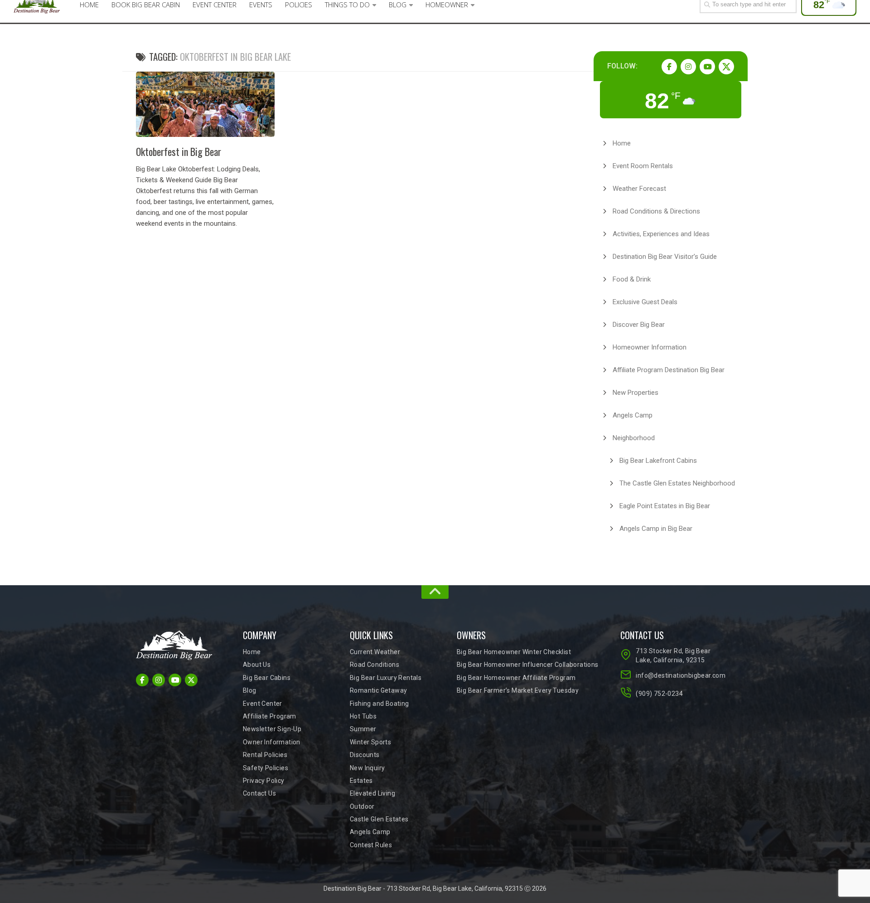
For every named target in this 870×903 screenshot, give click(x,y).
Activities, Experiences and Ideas (661, 234)
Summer (363, 729)
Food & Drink (632, 279)
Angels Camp (632, 415)
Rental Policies (265, 754)
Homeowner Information (649, 347)
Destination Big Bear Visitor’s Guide (665, 256)
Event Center (262, 703)
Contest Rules (371, 845)
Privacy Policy (264, 780)
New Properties (635, 392)
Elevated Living (372, 793)
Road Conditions (374, 664)
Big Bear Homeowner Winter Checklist (514, 651)
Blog (249, 690)
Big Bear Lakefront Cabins (658, 460)
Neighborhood (634, 438)
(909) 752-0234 (659, 693)
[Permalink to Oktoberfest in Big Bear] (205, 104)
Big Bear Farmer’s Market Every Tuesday (518, 690)
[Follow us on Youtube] (707, 66)
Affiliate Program (269, 716)
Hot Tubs (363, 716)
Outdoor (362, 806)
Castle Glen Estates (379, 819)
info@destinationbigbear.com (679, 675)
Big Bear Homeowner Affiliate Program (516, 677)
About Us (257, 664)
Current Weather (375, 651)
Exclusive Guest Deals (645, 302)
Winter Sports (370, 742)
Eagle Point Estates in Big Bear (664, 506)
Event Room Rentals (643, 166)
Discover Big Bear (639, 324)
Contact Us (259, 793)
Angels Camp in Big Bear (655, 528)
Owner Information (271, 742)
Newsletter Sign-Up (272, 729)
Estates (361, 780)
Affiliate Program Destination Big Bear (669, 370)
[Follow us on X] (726, 66)
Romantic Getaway (378, 690)
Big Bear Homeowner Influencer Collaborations (528, 664)
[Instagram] (688, 66)
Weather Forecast (639, 188)
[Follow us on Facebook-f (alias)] (669, 66)
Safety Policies (265, 768)
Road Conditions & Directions (656, 211)
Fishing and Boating (379, 703)
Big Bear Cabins (266, 677)
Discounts (365, 754)
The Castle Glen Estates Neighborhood (677, 483)
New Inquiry (367, 768)
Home (622, 143)
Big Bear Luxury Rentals (385, 677)
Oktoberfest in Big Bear (178, 151)
